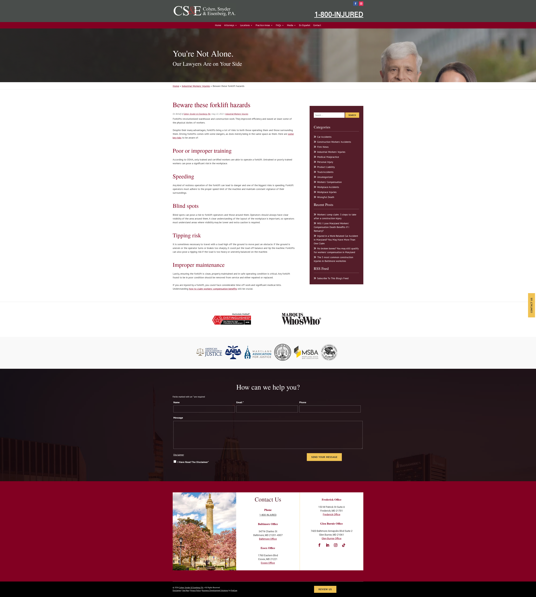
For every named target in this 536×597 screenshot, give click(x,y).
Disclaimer (178, 454)
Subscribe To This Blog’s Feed (333, 278)
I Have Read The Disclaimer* (193, 462)
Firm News (323, 146)
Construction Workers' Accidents (334, 141)
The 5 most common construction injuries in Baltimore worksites (333, 259)
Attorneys (229, 25)
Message (178, 417)
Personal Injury (325, 162)
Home (218, 25)
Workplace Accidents (328, 187)
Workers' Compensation (329, 182)
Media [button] (290, 25)
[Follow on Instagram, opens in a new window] (361, 3)
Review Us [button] (325, 589)
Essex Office (268, 562)
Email (240, 402)
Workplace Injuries (327, 192)
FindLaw (234, 590)
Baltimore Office (268, 538)
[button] (533, 577)
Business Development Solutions (215, 590)
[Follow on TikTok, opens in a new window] (343, 545)
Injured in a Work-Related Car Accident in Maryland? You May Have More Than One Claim (336, 239)
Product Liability (326, 167)
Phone (302, 402)
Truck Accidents (325, 172)
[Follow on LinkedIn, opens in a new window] (327, 545)
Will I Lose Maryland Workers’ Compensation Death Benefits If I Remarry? (331, 227)
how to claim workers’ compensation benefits (213, 288)
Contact (317, 25)
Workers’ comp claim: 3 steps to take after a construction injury (335, 216)
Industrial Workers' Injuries (236, 114)
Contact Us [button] (531, 305)
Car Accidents (324, 136)
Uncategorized (325, 177)
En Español (304, 25)
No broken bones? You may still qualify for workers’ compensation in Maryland (336, 250)
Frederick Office (331, 514)
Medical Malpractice (328, 156)
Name (176, 402)
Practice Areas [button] (263, 25)
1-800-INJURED (338, 14)
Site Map (185, 590)
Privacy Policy (195, 590)
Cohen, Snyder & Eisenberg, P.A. (197, 114)
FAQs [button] (278, 25)
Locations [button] (245, 25)
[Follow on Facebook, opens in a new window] (355, 3)
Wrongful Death (325, 197)
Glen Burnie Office (331, 538)
